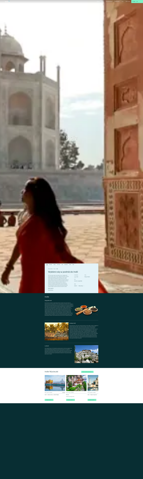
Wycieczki (98, 1)
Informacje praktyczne (109, 1)
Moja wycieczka (128, 1)
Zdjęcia (55, 264)
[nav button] (94, 383)
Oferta (103, 1)
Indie (47, 264)
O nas (122, 1)
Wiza (62, 264)
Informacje (58, 264)
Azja (54, 268)
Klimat (70, 264)
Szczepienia (66, 264)
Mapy (73, 264)
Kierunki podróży (117, 1)
